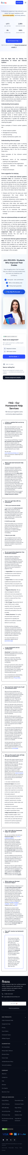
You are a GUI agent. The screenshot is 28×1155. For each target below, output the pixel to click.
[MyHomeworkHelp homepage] (6, 2)
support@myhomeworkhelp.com (12, 996)
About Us (4, 1073)
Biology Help (18, 1111)
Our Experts (5, 1088)
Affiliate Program (6, 1038)
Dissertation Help (19, 1100)
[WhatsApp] (3, 1139)
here (16, 905)
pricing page (15, 748)
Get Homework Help (13, 41)
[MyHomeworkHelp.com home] (6, 981)
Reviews (4, 1084)
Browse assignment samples (13, 377)
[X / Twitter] (10, 1139)
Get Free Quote (13, 356)
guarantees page (9, 641)
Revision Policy (5, 1054)
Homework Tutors (19, 1104)
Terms (20, 1147)
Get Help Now (19, 2)
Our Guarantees (6, 1047)
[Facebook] (7, 1139)
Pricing (3, 1027)
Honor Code (5, 1058)
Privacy (16, 1147)
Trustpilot (16, 904)
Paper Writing (18, 1107)
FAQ (3, 1081)
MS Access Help (6, 1115)
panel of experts (19, 773)
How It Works (5, 1031)
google (12, 902)
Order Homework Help (7, 1020)
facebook (16, 902)
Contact (3, 1150)
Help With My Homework (18, 1119)
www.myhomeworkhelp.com (12, 453)
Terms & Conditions (6, 1065)
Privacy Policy (17, 678)
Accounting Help (6, 1111)
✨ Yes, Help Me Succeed (14, 292)
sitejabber (7, 904)
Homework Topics (6, 1035)
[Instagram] (14, 1139)
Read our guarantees (14, 1008)
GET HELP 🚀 (14, 1003)
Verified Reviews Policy (7, 1061)
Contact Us (4, 1077)
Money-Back (11, 1147)
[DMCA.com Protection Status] (8, 1129)
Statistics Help (18, 1115)
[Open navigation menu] (25, 2)
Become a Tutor (6, 1092)
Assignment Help (6, 1024)
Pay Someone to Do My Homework (7, 1119)
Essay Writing (5, 1100)
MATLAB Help (5, 1107)
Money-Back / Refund (7, 1050)
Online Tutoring (5, 1104)
